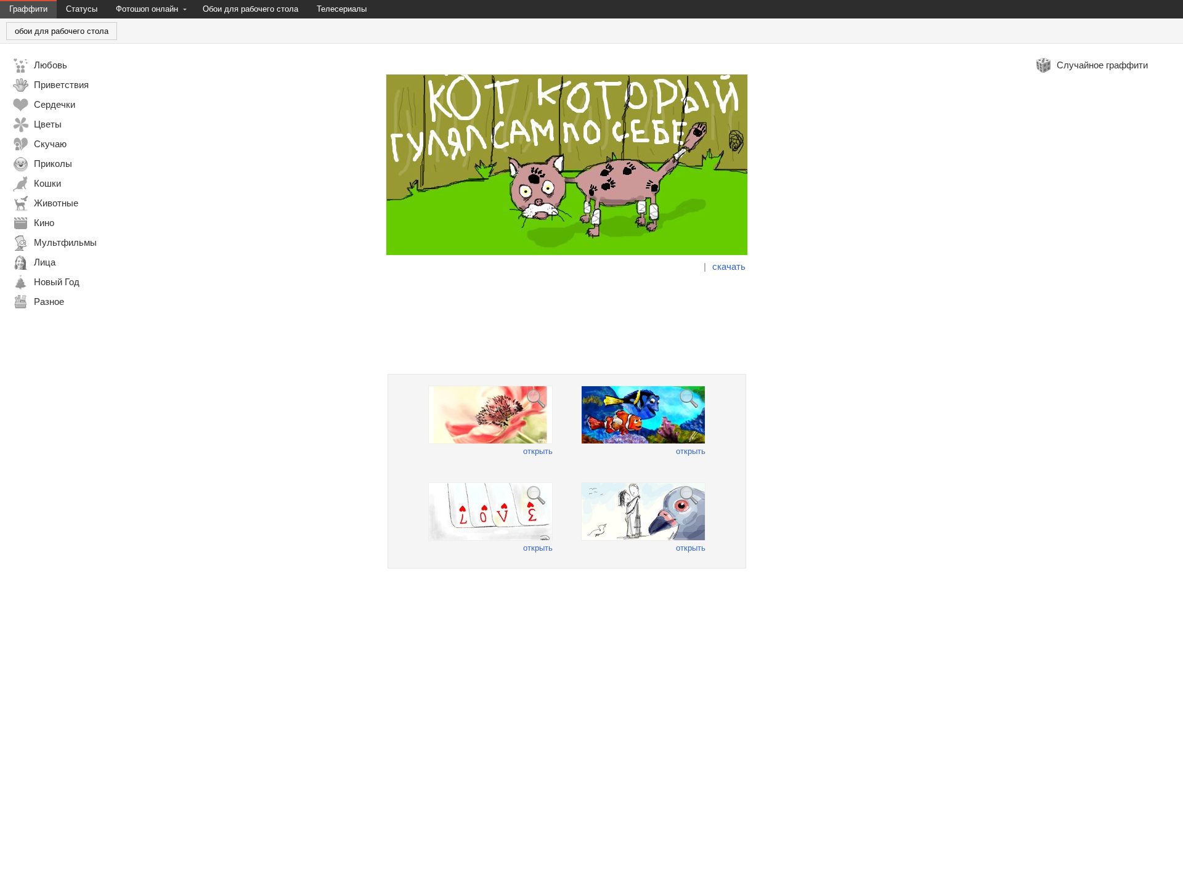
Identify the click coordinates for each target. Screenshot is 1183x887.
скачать (729, 266)
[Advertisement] (567, 323)
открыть (538, 451)
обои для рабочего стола (61, 31)
